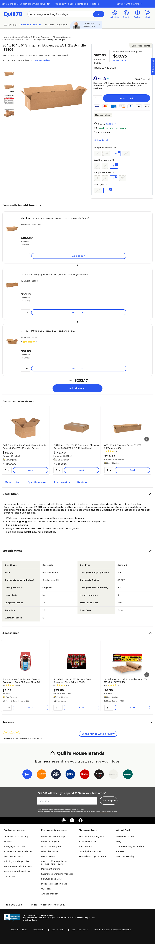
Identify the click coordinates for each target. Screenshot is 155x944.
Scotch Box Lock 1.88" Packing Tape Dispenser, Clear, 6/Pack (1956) (72, 680)
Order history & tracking (16, 836)
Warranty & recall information (18, 866)
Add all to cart (77, 388)
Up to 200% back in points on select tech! (77, 4)
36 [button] (116, 153)
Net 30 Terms (48, 856)
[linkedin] (72, 820)
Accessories (62, 482)
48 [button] (126, 153)
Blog (118, 841)
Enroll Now (119, 60)
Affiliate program (49, 894)
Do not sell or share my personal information (112, 930)
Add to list (102, 140)
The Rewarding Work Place (130, 846)
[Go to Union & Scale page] (113, 774)
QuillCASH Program (51, 846)
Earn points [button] (141, 46)
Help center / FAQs (13, 856)
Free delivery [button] (11, 463)
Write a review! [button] (42, 60)
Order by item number (90, 851)
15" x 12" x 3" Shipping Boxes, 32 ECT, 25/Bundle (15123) (48, 331)
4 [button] (105, 178)
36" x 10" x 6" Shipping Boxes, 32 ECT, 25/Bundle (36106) (55, 218)
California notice (58, 930)
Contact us (9, 876)
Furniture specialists (51, 879)
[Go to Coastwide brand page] (41, 774)
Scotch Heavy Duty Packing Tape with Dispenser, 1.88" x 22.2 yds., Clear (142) (22, 680)
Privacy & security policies (17, 871)
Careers (120, 851)
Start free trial (142, 79)
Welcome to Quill (125, 836)
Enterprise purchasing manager (57, 874)
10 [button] (114, 166)
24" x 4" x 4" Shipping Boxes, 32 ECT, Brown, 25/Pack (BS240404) (55, 274)
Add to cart (126, 98)
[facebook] (80, 820)
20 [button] (106, 153)
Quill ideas (46, 889)
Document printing (50, 869)
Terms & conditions (19, 930)
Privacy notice (39, 930)
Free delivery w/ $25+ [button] (116, 701)
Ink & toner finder (88, 841)
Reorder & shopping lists (91, 836)
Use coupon (109, 800)
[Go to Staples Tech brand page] (99, 774)
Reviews (83, 482)
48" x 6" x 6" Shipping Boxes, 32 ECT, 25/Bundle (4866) (123, 446)
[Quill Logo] (13, 14)
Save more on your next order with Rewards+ (26, 4)
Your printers (85, 846)
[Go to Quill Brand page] (27, 774)
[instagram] (63, 820)
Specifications (37, 482)
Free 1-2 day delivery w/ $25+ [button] (18, 701)
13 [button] (97, 153)
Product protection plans (54, 884)
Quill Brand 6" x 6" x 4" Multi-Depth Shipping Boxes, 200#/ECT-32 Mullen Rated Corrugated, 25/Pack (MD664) (25, 446)
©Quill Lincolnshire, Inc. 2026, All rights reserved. (43, 918)
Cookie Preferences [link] (80, 930)
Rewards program (50, 841)
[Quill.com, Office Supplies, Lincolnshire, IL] (12, 918)
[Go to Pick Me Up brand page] (56, 774)
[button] (98, 14)
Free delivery (105, 115)
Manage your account (15, 846)
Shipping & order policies (16, 861)
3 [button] (97, 165)
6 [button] (113, 178)
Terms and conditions (62, 809)
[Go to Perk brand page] (70, 774)
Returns (8, 841)
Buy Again (62, 24)
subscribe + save (49, 851)
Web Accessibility (125, 856)
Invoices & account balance (18, 851)
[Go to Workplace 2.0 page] (128, 774)
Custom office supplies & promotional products (54, 862)
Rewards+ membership (53, 836)
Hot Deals (49, 24)
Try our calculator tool (117, 85)
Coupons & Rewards (30, 24)
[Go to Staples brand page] (85, 774)
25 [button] (107, 190)
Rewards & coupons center (93, 856)
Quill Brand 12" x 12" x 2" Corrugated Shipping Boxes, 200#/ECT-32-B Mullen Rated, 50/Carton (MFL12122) (76, 446)
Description (12, 482)
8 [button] (105, 165)
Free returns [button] (104, 132)
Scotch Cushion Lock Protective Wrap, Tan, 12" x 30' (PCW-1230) (126, 680)
